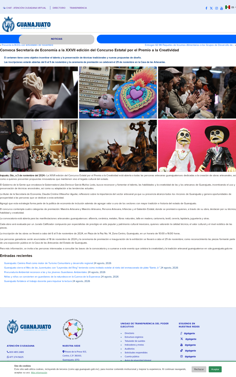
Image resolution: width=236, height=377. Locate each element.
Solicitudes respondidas (136, 353)
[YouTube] (222, 8)
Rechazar (199, 369)
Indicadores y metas (134, 345)
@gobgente (189, 333)
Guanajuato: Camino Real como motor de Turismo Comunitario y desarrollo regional (48, 263)
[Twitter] (212, 8)
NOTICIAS (56, 39)
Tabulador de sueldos (134, 341)
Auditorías (129, 349)
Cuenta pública (131, 357)
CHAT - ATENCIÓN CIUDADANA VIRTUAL (26, 8)
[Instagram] (217, 8)
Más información (39, 373)
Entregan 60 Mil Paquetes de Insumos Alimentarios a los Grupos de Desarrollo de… (189, 45)
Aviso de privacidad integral (137, 360)
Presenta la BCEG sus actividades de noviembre (27, 45)
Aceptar (215, 369)
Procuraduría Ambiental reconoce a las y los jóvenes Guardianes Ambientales (45, 272)
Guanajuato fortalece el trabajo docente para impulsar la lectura (38, 281)
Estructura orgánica (133, 337)
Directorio (129, 333)
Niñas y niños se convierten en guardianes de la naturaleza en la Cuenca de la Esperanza (52, 277)
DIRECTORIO (59, 8)
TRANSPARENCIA (78, 8)
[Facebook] (207, 8)
